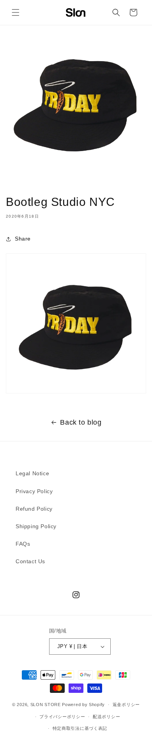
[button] (15, 12)
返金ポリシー (126, 704)
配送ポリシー (106, 716)
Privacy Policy (34, 491)
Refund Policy (34, 509)
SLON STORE (45, 704)
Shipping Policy (36, 526)
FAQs (23, 544)
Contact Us (30, 561)
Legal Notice (32, 473)
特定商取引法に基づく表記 (80, 728)
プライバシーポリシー (62, 716)
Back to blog (80, 422)
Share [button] (23, 238)
